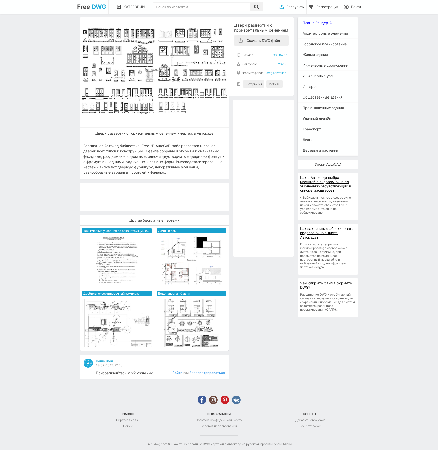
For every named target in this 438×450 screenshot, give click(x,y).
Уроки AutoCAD (328, 164)
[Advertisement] (263, 178)
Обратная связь (128, 420)
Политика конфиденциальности (219, 420)
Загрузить (295, 7)
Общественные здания (322, 97)
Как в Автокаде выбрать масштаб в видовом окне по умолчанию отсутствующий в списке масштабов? (325, 183)
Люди (307, 140)
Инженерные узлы (319, 76)
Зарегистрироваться (207, 373)
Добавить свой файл (310, 420)
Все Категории (310, 426)
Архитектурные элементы (325, 33)
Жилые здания (315, 54)
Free (91, 6)
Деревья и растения (320, 150)
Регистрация (327, 7)
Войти (356, 7)
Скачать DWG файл (263, 40)
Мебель (274, 84)
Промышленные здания (323, 108)
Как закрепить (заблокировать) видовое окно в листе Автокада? (327, 232)
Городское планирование (325, 44)
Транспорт (312, 129)
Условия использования (219, 426)
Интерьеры (253, 84)
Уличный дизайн (317, 118)
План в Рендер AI (318, 23)
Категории (134, 7)
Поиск (127, 426)
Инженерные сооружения (325, 65)
